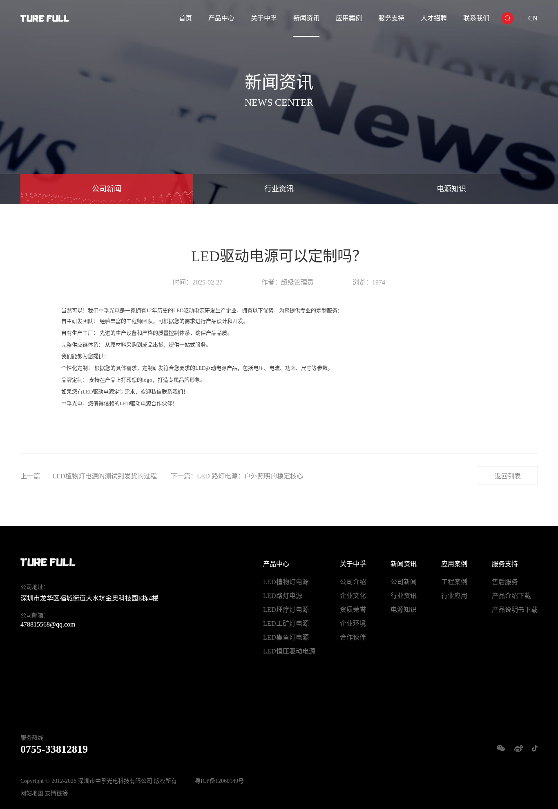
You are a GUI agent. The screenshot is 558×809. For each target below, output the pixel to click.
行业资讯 (279, 189)
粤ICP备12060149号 (219, 781)
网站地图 (31, 793)
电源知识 (451, 189)
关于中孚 (264, 18)
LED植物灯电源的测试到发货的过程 (104, 476)
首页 (185, 18)
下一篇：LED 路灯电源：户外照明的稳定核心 (237, 476)
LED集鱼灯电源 (286, 637)
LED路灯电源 (282, 595)
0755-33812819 (54, 749)
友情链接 (56, 793)
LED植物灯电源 (286, 581)
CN (533, 18)
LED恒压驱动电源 (289, 651)
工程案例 (454, 581)
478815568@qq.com (47, 624)
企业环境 (353, 623)
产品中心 (221, 18)
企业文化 (353, 595)
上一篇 (30, 476)
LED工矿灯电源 (286, 623)
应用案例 (349, 18)
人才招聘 (434, 18)
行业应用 (454, 595)
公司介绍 (353, 581)
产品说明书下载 (515, 609)
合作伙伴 (353, 637)
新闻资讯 (306, 18)
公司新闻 (106, 189)
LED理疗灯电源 (286, 609)
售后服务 (505, 581)
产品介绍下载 (511, 595)
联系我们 (476, 18)
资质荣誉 (353, 609)
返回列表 (508, 476)
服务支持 (391, 18)
